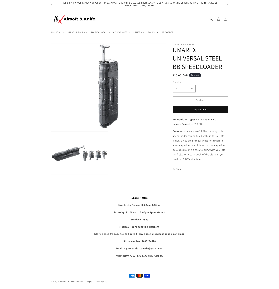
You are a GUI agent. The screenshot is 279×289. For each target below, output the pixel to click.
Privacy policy (102, 281)
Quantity (177, 82)
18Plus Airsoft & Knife (66, 281)
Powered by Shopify (84, 281)
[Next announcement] (227, 4)
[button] (57, 32)
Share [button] (179, 169)
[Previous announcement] (51, 4)
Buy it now (200, 109)
